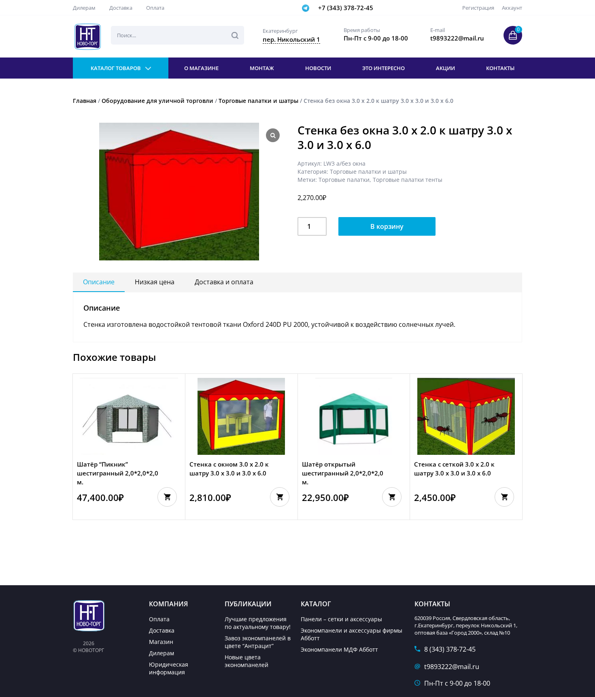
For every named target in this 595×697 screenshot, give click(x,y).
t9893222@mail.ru (451, 666)
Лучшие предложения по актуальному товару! (258, 623)
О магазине (201, 68)
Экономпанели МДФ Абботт (339, 649)
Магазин (161, 642)
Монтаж (262, 68)
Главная (84, 100)
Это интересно (383, 68)
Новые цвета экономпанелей (246, 661)
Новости (318, 68)
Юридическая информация (168, 668)
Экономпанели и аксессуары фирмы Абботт (351, 634)
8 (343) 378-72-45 (450, 649)
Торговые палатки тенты (407, 179)
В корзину (387, 226)
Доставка (120, 7)
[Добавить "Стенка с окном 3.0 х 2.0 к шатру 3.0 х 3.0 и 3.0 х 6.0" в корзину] (279, 497)
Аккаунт (512, 7)
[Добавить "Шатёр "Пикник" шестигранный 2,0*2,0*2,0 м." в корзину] (167, 497)
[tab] (99, 282)
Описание (99, 281)
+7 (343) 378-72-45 (345, 8)
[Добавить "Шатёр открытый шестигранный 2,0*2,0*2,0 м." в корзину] (392, 497)
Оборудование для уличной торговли (157, 100)
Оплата (155, 7)
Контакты (500, 68)
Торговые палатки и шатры (258, 100)
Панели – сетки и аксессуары (341, 619)
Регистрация (478, 7)
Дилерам (84, 7)
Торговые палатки (344, 179)
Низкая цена (154, 281)
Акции (445, 68)
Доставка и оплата (224, 281)
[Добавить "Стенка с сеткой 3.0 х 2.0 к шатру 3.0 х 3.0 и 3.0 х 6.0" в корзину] (504, 497)
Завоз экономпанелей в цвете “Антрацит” (258, 642)
